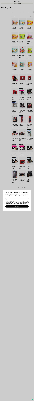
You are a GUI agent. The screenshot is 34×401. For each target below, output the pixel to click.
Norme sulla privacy (18, 208)
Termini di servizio (23, 208)
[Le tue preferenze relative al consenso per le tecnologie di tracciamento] (32, 399)
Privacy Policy (13, 201)
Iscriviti (17, 206)
